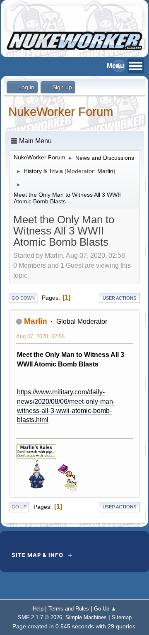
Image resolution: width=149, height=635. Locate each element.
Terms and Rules (68, 609)
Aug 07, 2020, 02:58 (40, 336)
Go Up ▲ (105, 609)
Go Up (19, 506)
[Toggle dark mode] (119, 66)
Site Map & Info (37, 555)
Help (38, 609)
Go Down (23, 298)
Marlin (105, 171)
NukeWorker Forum (60, 111)
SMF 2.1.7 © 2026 (40, 617)
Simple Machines (86, 617)
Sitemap (122, 617)
